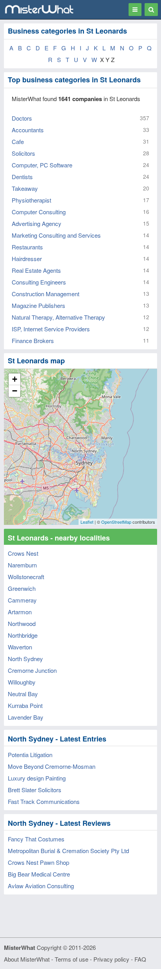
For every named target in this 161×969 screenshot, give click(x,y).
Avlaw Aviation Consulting (41, 886)
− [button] (14, 391)
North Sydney (25, 658)
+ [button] (14, 379)
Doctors (22, 118)
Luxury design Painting (37, 778)
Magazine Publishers (38, 305)
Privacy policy (111, 959)
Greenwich (22, 588)
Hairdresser (27, 258)
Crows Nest (23, 553)
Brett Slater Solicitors (34, 790)
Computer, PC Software (42, 165)
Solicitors (23, 153)
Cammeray (22, 600)
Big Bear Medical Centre (39, 874)
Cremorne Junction (32, 670)
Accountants (28, 130)
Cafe (18, 141)
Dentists (22, 176)
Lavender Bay (25, 717)
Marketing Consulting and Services (56, 235)
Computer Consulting (39, 212)
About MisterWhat (27, 959)
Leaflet (86, 522)
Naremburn (22, 565)
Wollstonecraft (26, 577)
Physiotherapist (31, 200)
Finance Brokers (33, 340)
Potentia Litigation (30, 754)
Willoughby (22, 682)
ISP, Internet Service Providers (51, 329)
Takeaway (25, 188)
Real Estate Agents (36, 270)
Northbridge (23, 635)
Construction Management (45, 294)
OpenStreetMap (116, 522)
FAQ (140, 959)
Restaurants (27, 247)
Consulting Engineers (39, 282)
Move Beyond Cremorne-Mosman (51, 766)
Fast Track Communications (44, 801)
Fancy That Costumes (36, 839)
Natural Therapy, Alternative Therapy (58, 317)
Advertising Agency (36, 223)
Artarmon (20, 612)
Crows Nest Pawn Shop (38, 862)
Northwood (22, 623)
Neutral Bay (23, 694)
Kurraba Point (25, 705)
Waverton (20, 647)
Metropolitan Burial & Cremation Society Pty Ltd (68, 850)
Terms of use (71, 959)
